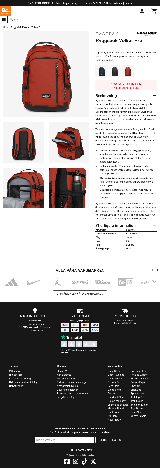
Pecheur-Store (139, 371)
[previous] (152, 270)
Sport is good (138, 393)
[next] (157, 270)
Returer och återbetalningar (72, 382)
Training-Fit (137, 397)
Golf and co (114, 393)
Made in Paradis (117, 408)
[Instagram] (75, 462)
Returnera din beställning (125, 323)
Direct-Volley (115, 378)
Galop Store (114, 389)
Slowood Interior (140, 378)
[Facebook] (67, 462)
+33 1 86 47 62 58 (35, 330)
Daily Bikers (114, 371)
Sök (16, 19)
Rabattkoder (16, 386)
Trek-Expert (137, 401)
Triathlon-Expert (139, 404)
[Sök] (11, 19)
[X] (93, 462)
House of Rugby (117, 401)
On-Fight (112, 416)
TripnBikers (137, 408)
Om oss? (62, 371)
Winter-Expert (138, 416)
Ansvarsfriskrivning (67, 386)
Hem (5, 27)
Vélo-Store (136, 412)
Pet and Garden (139, 374)
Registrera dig (110, 440)
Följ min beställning (20, 378)
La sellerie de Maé (118, 404)
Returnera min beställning (23, 382)
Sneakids (136, 389)
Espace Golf (114, 382)
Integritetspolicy (65, 397)
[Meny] (4, 19)
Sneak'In (135, 386)
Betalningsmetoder (67, 389)
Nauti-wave (114, 412)
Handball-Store (116, 397)
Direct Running (116, 374)
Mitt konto (14, 371)
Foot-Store (113, 386)
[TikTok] (84, 462)
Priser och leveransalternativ (72, 393)
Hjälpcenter (15, 374)
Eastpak (107, 33)
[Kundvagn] (154, 11)
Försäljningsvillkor (67, 378)
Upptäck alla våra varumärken (80, 293)
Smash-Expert (138, 382)
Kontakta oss (35, 320)
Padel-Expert (115, 419)
